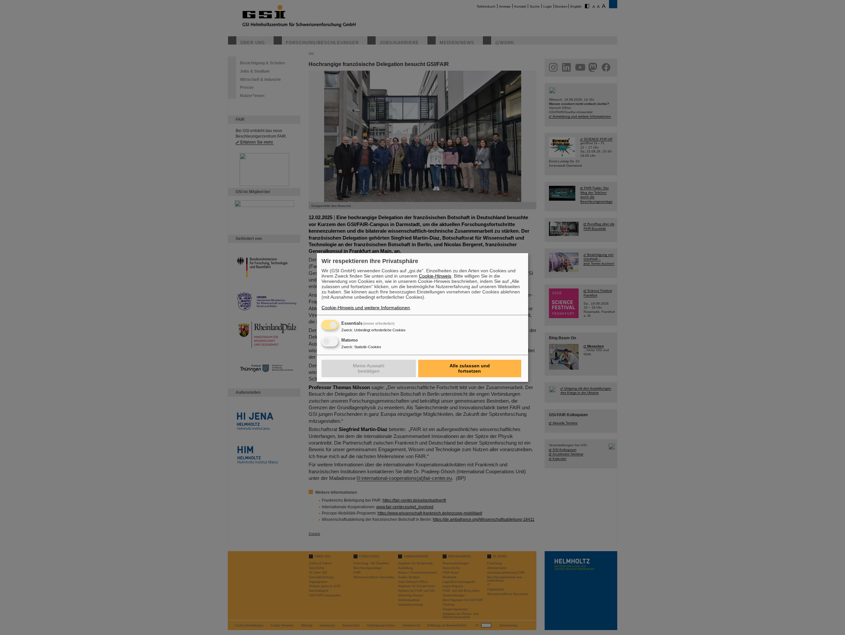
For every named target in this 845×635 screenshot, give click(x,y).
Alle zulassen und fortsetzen (470, 368)
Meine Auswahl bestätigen (368, 368)
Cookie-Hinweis (435, 276)
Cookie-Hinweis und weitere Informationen (365, 307)
